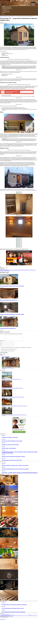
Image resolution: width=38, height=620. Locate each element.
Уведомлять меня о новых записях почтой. (8, 350)
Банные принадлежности (7, 8)
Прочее (3, 12)
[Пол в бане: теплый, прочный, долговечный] (9, 600)
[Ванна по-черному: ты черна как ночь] (9, 589)
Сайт (1, 345)
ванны (11, 615)
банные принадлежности (13, 137)
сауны (12, 616)
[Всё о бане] (2, 4)
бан (0, 615)
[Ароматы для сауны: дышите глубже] (9, 558)
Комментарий (2, 340)
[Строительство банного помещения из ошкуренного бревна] (9, 312)
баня (0, 267)
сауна (10, 616)
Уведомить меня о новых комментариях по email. (9, 349)
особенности (30, 615)
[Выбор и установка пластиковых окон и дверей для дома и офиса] (7, 378)
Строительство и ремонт (7, 6)
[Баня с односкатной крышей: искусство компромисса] (9, 537)
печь (1, 616)
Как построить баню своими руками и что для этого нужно (12, 285)
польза (3, 616)
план (5, 267)
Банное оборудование (6, 7)
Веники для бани (6, 9)
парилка (3, 267)
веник (13, 615)
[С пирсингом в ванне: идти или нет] (9, 579)
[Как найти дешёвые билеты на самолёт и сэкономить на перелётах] (7, 387)
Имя (1, 342)
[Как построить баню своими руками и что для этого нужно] (9, 284)
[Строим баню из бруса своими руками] (9, 326)
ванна (8, 615)
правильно (5, 616)
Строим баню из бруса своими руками (8, 328)
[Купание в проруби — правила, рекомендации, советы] (9, 495)
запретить (21, 615)
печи (36, 615)
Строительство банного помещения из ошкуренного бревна (12, 314)
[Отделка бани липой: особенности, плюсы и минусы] (9, 568)
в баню (14, 100)
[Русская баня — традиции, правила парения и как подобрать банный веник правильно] (7, 396)
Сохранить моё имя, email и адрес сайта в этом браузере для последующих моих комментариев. (16, 347)
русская (8, 616)
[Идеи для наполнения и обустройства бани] (9, 298)
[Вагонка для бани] (9, 516)
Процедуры (4, 10)
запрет (19, 615)
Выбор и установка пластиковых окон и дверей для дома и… (11, 379)
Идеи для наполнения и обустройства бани (8, 300)
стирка (7, 267)
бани (2, 615)
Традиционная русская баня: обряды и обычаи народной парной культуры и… (14, 414)
